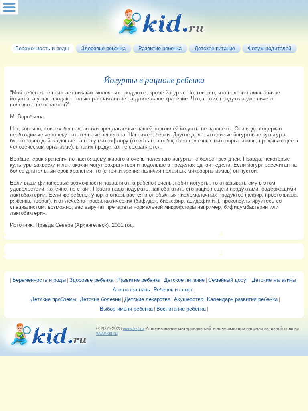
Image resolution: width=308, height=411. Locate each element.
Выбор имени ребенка (126, 309)
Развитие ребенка (138, 280)
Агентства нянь (131, 290)
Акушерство (188, 299)
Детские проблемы (53, 299)
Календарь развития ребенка (242, 299)
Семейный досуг (228, 280)
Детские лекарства (147, 299)
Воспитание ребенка (181, 309)
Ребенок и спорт (173, 290)
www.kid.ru (133, 328)
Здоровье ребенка (91, 280)
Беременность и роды (39, 280)
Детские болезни (100, 299)
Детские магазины (274, 280)
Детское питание (184, 280)
